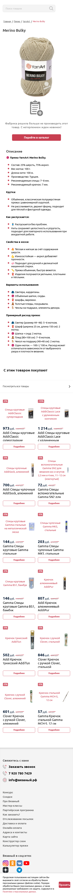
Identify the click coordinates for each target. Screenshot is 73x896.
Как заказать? (11, 814)
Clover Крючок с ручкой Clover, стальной (49, 663)
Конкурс (8, 792)
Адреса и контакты (15, 832)
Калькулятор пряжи (15, 845)
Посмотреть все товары (16, 386)
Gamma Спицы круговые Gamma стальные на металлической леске (16, 553)
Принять (64, 884)
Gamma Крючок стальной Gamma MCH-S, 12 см (50, 719)
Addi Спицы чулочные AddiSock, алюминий (19, 491)
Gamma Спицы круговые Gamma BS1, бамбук (19, 606)
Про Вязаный (11, 801)
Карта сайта (10, 836)
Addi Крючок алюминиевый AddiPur (48, 606)
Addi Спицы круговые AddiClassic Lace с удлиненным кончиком (54, 438)
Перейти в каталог (36, 137)
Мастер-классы (12, 805)
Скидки (7, 796)
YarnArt (26, 21)
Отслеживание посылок (18, 819)
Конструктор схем (14, 841)
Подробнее (19, 447)
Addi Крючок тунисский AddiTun (16, 661)
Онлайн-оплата (12, 827)
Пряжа (17, 21)
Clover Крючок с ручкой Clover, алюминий (14, 719)
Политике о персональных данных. (19, 892)
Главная (7, 21)
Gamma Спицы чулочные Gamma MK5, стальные (50, 549)
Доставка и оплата (14, 823)
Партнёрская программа (18, 810)
